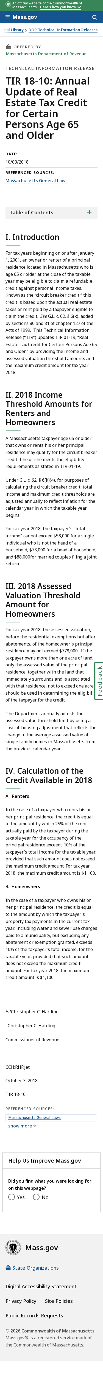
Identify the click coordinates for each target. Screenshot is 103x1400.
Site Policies (59, 1301)
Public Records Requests (34, 1315)
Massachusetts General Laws (36, 181)
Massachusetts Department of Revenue (46, 53)
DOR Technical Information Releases (63, 30)
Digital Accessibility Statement (41, 1286)
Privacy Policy (20, 1301)
